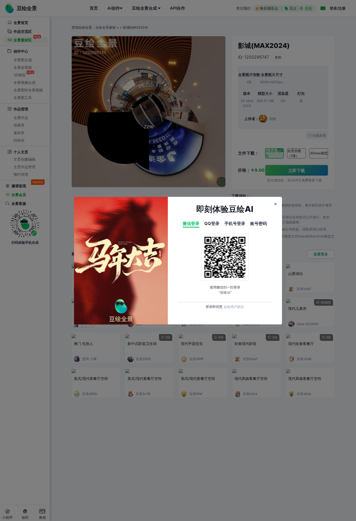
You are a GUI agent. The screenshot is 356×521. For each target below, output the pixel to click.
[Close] (275, 204)
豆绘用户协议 (234, 307)
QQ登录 (211, 223)
